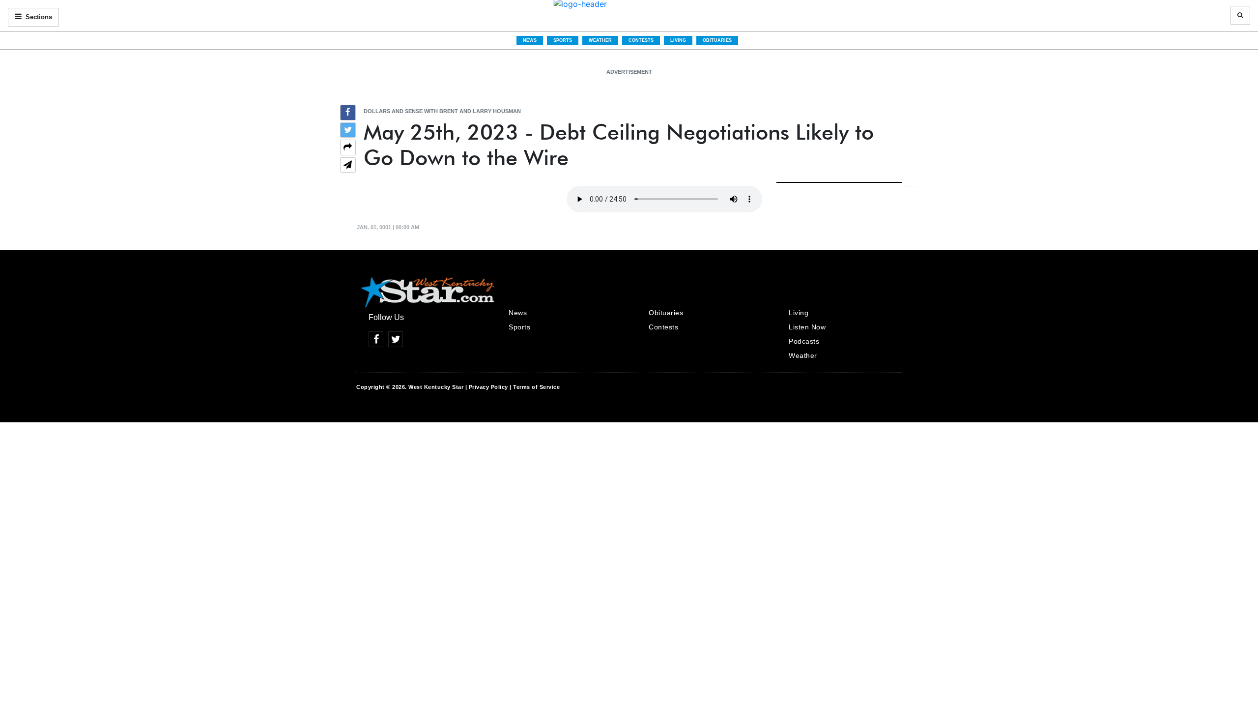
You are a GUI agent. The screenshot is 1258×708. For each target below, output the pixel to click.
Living (678, 40)
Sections (38, 17)
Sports (562, 40)
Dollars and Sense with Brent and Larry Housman (442, 111)
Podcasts (804, 341)
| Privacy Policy (486, 387)
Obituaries (717, 40)
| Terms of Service (535, 387)
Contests (641, 40)
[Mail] (348, 166)
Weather (600, 40)
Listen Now (807, 327)
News (530, 40)
